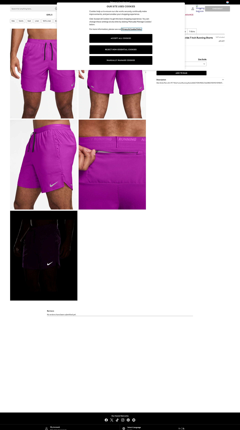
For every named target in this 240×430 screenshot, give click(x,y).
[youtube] (133, 420)
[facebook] (106, 420)
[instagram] (123, 420)
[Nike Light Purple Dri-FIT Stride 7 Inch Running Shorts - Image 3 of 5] (43, 164)
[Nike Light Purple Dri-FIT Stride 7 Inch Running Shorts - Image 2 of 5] (112, 73)
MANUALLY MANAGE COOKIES (121, 60)
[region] (121, 36)
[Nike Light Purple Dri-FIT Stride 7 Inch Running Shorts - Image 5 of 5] (43, 256)
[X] (111, 420)
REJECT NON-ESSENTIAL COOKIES (121, 50)
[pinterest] (128, 420)
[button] (190, 79)
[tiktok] (117, 420)
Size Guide (202, 59)
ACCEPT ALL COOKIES (121, 38)
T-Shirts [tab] (192, 32)
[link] (193, 9)
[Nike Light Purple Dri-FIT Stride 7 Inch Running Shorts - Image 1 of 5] (43, 73)
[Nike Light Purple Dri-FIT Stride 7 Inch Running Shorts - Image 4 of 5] (112, 164)
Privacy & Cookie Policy (132, 29)
